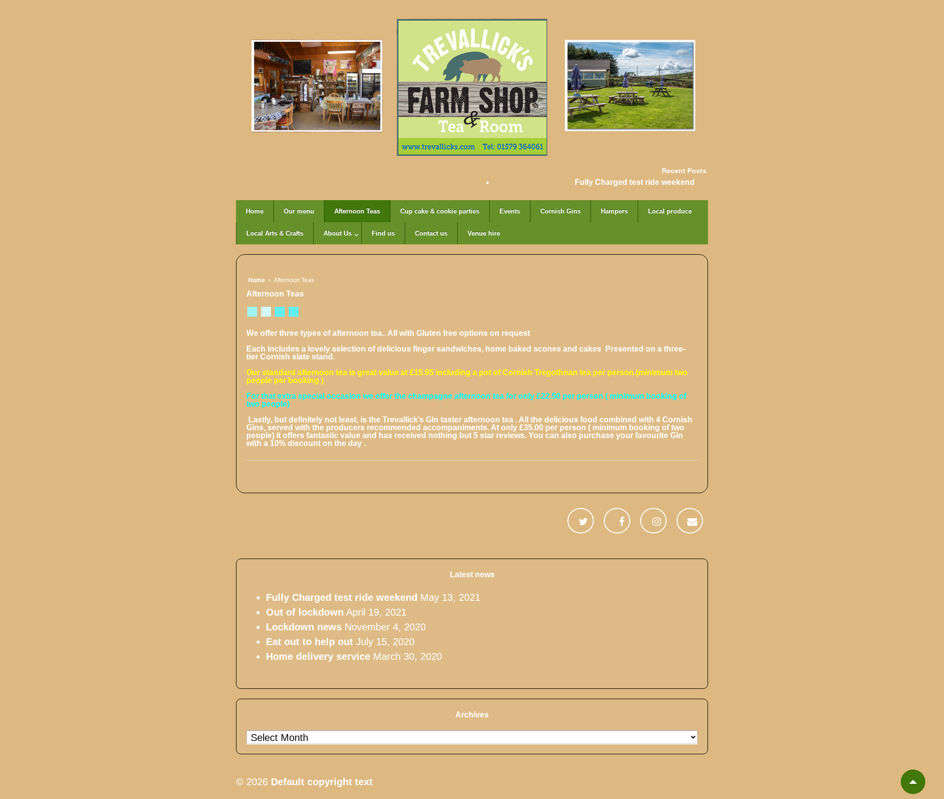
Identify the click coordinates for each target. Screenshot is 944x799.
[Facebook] (621, 520)
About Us (338, 233)
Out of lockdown (305, 612)
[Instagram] (656, 520)
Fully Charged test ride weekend (635, 182)
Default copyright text (320, 781)
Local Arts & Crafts (274, 233)
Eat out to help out (309, 641)
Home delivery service (318, 656)
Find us (383, 233)
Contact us (431, 233)
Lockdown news (304, 626)
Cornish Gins (560, 211)
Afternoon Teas (357, 211)
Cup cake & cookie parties (439, 211)
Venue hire (484, 233)
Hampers (614, 211)
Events (510, 211)
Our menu (299, 211)
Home (255, 211)
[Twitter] (583, 520)
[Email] (692, 520)
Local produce (670, 211)
